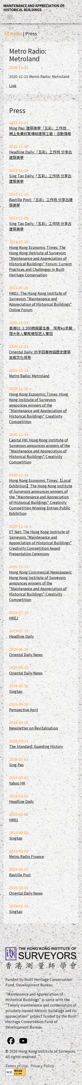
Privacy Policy (42, 1065)
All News (13, 33)
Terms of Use (16, 1065)
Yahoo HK (17, 783)
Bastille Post (20, 874)
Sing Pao (16, 764)
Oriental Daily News (26, 654)
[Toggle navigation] (10, 17)
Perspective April (23, 709)
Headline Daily (21, 636)
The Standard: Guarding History (36, 746)
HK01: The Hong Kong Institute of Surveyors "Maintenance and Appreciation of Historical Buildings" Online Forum (40, 301)
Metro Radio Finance (26, 856)
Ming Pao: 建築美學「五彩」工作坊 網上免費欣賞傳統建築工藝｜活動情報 (40, 130)
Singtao (15, 691)
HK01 (13, 819)
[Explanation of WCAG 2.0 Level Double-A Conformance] (15, 1071)
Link (12, 85)
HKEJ (13, 618)
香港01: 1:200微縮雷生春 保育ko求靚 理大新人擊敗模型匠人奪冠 (42, 330)
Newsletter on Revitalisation (33, 728)
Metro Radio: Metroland (29, 375)
